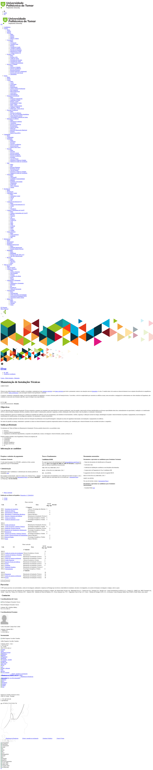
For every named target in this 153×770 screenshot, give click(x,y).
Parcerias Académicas (12, 110)
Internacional (7, 239)
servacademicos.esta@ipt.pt (72, 462)
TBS (11, 237)
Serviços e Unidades (12, 64)
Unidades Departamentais (16, 63)
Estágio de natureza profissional (13, 558)
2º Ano (5, 499)
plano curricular (59, 391)
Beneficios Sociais (14, 168)
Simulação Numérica (10, 567)
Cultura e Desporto (12, 269)
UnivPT (6, 28)
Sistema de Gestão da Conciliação (18, 161)
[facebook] (2, 741)
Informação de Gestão (15, 51)
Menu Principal (4, 309)
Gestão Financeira (9, 560)
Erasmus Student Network (16, 249)
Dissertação (8, 556)
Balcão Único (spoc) (15, 147)
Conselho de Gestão (15, 47)
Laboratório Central (12, 193)
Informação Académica (13, 118)
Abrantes (12, 303)
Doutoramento (13, 87)
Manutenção (8, 531)
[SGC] (2, 681)
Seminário (7, 565)
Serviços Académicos (15, 68)
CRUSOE (12, 261)
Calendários (13, 123)
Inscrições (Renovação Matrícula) (18, 130)
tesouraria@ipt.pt (74, 477)
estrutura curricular (47, 391)
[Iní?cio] (17, 8)
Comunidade (7, 134)
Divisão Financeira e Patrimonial (18, 71)
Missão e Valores (14, 38)
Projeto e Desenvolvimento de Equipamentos (16, 535)
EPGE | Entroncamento (16, 105)
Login (5, 13)
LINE (11, 224)
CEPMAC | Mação (15, 107)
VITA (11, 229)
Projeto (7, 563)
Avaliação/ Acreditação (9, 374)
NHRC (12, 227)
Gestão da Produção (10, 524)
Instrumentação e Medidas (11, 512)
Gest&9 (12, 230)
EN (5, 14)
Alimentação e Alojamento (13, 280)
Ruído (6, 538)
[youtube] (8, 741)
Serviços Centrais (14, 153)
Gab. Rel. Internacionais (16, 256)
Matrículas (12, 128)
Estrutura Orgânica (47, 738)
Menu (8, 30)
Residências (13, 287)
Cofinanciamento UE (15, 53)
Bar (11, 286)
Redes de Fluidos (9, 537)
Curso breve (13, 93)
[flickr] (14, 741)
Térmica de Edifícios (10, 518)
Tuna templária (14, 273)
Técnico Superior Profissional (17, 88)
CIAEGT (12, 216)
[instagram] (5, 741)
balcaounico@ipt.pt (103, 481)
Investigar (12, 157)
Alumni (12, 187)
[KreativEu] (4, 682)
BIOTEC (12, 214)
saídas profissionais (13, 392)
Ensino (5, 75)
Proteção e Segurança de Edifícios (13, 516)
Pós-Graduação (14, 90)
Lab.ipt (12, 197)
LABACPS (13, 220)
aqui (94, 488)
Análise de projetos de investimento (14, 553)
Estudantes (9, 138)
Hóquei (12, 279)
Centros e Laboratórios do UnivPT (15, 210)
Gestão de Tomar (14, 58)
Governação (10, 40)
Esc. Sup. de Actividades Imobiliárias (19, 114)
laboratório (94, 391)
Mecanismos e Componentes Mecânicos (15, 514)
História (9, 32)
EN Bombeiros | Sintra (16, 103)
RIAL (11, 263)
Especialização (14, 94)
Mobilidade (10, 250)
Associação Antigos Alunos (17, 297)
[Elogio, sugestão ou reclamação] (5, 672)
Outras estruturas (11, 231)
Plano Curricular (8, 492)
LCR (11, 221)
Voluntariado (13, 183)
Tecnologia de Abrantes (16, 60)
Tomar (11, 304)
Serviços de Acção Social (16, 73)
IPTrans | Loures (14, 101)
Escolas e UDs (10, 54)
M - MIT (6, 372)
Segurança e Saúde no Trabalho (18, 160)
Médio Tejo (10, 299)
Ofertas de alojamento (15, 289)
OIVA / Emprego (14, 186)
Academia (12, 236)
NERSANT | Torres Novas (17, 108)
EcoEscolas (13, 184)
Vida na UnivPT (8, 264)
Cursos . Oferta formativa (7, 378)
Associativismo (11, 290)
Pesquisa (5, 307)
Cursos (9, 80)
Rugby (12, 277)
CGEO (12, 206)
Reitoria (12, 45)
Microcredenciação (15, 91)
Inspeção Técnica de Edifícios (12, 562)
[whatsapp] (17, 741)
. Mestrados (17, 378)
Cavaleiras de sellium (15, 276)
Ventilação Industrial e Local (12, 519)
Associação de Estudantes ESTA (18, 296)
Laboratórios (13, 74)
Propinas (12, 131)
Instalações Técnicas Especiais (12, 528)
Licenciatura (13, 84)
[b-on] (2, 687)
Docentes (9, 148)
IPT (2, 24)
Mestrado (12, 85)
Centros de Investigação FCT (14, 201)
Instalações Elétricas (10, 511)
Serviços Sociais (14, 127)
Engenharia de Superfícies (11, 509)
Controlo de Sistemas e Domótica (13, 555)
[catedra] (3, 685)
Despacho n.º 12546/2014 (26, 495)
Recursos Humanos (15, 70)
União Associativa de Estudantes (18, 294)
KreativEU (10, 243)
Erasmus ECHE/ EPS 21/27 (17, 254)
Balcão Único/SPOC (15, 133)
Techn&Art (13, 209)
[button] (1, 768)
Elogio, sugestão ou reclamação (30, 738)
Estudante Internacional (13, 244)
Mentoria (12, 180)
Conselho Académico (15, 48)
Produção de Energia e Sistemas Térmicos (15, 533)
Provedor (12, 143)
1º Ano (5, 498)
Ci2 (11, 207)
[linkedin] (11, 741)
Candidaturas (7, 27)
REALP (9, 257)
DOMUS (12, 219)
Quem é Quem (60, 738)
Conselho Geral (14, 44)
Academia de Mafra (15, 100)
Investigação (7, 188)
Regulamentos (13, 126)
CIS (11, 217)
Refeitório (12, 284)
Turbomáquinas (9, 569)
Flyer (3, 368)
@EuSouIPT (10, 174)
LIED (11, 223)
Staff (8, 163)
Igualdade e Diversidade (16, 181)
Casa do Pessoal (14, 158)
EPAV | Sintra (13, 104)
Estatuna (12, 274)
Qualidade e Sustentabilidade (17, 178)
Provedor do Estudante (16, 50)
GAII (11, 198)
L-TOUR (12, 226)
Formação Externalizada (13, 95)
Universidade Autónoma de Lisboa (19, 117)
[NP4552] (3, 679)
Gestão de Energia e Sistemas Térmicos (15, 526)
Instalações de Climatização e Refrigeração (15, 530)
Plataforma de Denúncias (11, 738)
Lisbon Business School (16, 115)
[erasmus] (3, 684)
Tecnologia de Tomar (15, 61)
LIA (11, 200)
